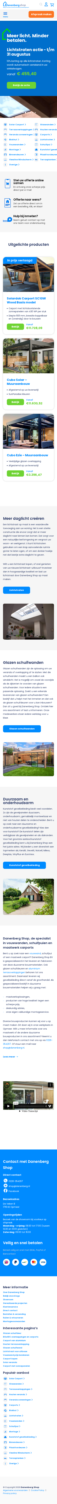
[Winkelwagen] (52, 5)
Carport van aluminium (14, 1340)
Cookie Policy (37, 1490)
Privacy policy (10, 1493)
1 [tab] (23, 112)
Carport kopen (10, 1358)
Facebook (14, 1191)
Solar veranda (10, 1362)
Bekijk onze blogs (11, 1296)
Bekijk (15, 326)
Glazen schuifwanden (22, 728)
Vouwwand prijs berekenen (16, 1355)
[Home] (16, 5)
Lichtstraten (16, 590)
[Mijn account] (46, 5)
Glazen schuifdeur (12, 1333)
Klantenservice (10, 1307)
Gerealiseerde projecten (15, 1303)
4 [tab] (30, 112)
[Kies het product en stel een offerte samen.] (7, 183)
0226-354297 (16, 1181)
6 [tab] (35, 112)
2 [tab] (25, 112)
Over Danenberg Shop (14, 1292)
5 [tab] (32, 112)
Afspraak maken (41, 14)
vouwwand (35, 953)
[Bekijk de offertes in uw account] (7, 202)
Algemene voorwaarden (15, 1490)
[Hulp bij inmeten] (7, 219)
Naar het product (23, 69)
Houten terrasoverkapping (16, 1344)
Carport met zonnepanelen (16, 1366)
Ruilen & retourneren (13, 1317)
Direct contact (10, 1310)
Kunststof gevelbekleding (24, 865)
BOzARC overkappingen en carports (20, 1337)
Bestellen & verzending (14, 1314)
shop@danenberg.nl (13, 1047)
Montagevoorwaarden (14, 1321)
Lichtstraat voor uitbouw (15, 1351)
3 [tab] (28, 112)
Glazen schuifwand (12, 1347)
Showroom (8, 1299)
